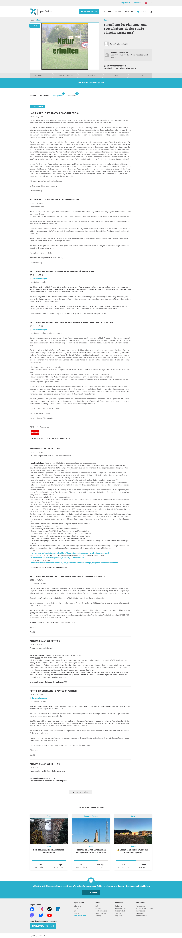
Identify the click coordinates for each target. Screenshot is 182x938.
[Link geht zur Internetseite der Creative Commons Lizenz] (31, 936)
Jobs (76, 908)
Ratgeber (118, 906)
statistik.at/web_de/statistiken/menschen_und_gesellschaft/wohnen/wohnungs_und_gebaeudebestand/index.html (74, 563)
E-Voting (98, 916)
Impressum (140, 913)
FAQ (96, 906)
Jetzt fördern (91, 893)
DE (148, 3)
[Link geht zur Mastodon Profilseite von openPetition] (32, 915)
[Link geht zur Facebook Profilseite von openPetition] (32, 909)
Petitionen (107, 12)
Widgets (98, 908)
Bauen (106, 20)
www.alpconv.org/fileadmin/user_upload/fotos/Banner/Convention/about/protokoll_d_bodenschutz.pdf (70, 553)
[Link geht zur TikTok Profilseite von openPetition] (49, 909)
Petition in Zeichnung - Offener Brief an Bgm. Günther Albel (62, 271)
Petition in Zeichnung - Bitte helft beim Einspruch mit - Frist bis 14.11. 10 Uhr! (71, 322)
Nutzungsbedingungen (144, 908)
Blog (76, 911)
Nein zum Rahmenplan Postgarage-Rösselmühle (49, 851)
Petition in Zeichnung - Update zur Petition (53, 691)
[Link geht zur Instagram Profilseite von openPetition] (41, 909)
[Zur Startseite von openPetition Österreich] (41, 11)
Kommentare (71, 95)
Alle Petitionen (120, 908)
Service (118, 12)
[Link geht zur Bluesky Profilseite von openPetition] (41, 915)
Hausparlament (100, 913)
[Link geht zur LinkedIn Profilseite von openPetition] (58, 909)
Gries (49, 816)
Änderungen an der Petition (45, 448)
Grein (133, 816)
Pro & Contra (44, 96)
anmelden (137, 3)
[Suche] (151, 12)
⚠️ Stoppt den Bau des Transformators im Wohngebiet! (133, 851)
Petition (33, 96)
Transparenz (140, 906)
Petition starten (89, 12)
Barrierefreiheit (141, 916)
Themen (118, 913)
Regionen (118, 916)
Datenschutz (140, 911)
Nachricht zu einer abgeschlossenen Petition (54, 113)
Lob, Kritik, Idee (80, 916)
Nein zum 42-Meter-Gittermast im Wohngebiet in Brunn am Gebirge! (91, 851)
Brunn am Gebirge (91, 816)
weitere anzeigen (82, 792)
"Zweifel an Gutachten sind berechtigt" (51, 438)
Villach (38, 20)
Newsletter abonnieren (43, 926)
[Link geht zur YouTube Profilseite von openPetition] (49, 915)
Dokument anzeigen (39, 279)
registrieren (125, 3)
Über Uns (129, 12)
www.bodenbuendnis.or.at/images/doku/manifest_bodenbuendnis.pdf (57, 558)
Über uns (77, 906)
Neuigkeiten (58, 95)
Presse (76, 913)
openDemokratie (101, 911)
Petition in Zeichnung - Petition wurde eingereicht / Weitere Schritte (67, 576)
